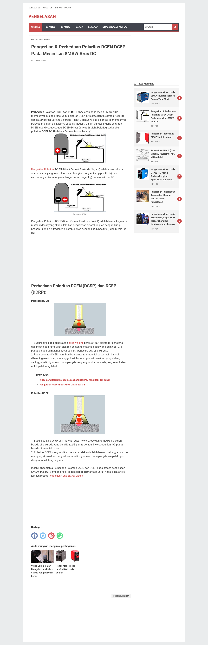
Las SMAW (50, 27)
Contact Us (34, 8)
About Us (47, 8)
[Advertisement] (79, 86)
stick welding (76, 342)
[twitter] (43, 535)
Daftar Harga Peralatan (115, 27)
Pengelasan (42, 16)
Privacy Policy (63, 8)
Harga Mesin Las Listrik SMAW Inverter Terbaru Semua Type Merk (163, 95)
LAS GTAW (93, 27)
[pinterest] (51, 535)
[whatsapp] (60, 535)
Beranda (35, 27)
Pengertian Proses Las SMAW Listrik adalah (62, 384)
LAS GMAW (65, 27)
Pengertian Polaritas (42, 169)
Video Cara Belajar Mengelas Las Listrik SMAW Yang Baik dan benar (74, 380)
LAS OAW (79, 27)
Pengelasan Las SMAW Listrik (66, 475)
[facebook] (34, 535)
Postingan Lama (121, 596)
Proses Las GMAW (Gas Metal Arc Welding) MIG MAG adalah (163, 153)
